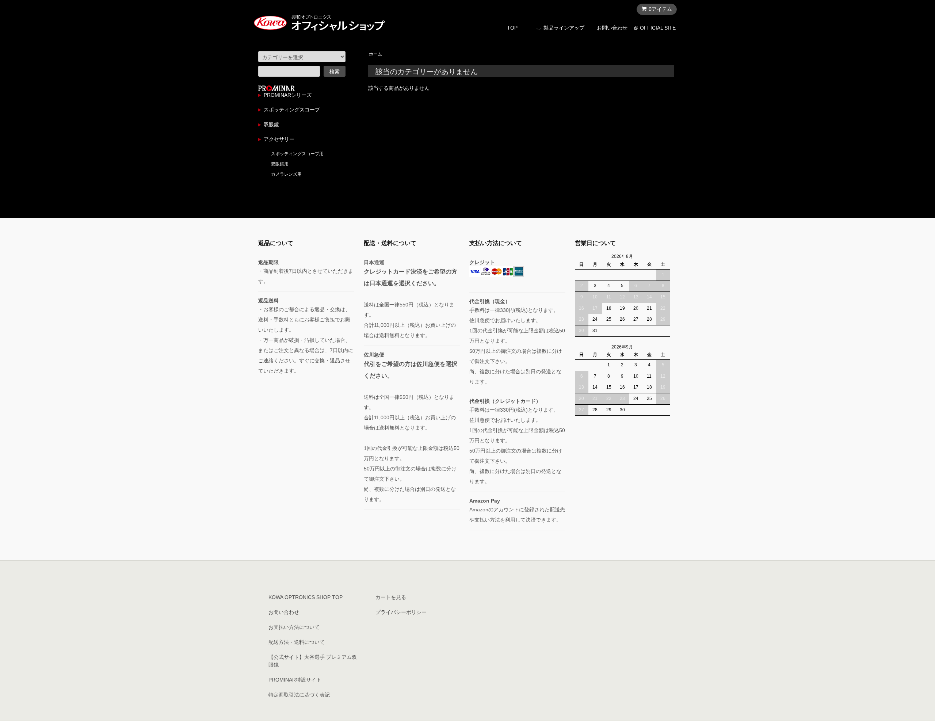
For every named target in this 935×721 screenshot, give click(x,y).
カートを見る (390, 597)
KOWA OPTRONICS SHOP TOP (305, 597)
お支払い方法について (294, 627)
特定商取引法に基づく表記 (299, 695)
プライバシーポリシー (401, 612)
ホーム (375, 54)
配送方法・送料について (296, 642)
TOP (512, 28)
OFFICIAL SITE (658, 28)
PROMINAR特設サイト (294, 680)
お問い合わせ (612, 28)
